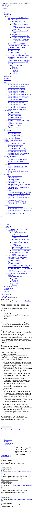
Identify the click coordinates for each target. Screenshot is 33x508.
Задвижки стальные (14, 49)
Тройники (15, 70)
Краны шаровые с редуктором (17, 93)
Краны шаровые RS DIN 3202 (17, 97)
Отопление (7, 14)
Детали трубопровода (15, 65)
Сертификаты (8, 76)
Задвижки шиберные (14, 52)
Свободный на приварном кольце (18, 159)
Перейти (28, 301)
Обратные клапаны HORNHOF (18, 47)
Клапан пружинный (14, 146)
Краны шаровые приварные (17, 107)
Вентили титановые (14, 132)
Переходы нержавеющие (16, 195)
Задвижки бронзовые (14, 119)
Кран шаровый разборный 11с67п (18, 55)
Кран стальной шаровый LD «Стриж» (20, 54)
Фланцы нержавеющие (15, 158)
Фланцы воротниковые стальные (18, 163)
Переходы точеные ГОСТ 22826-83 (19, 194)
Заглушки (15, 71)
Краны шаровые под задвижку (17, 104)
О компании (8, 75)
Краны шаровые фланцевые (17, 109)
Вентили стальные (14, 138)
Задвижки (7, 110)
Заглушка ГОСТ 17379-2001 (17, 213)
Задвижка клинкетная (15, 117)
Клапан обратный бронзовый (17, 151)
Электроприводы (9, 169)
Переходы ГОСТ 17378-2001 (17, 203)
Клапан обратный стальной (16, 154)
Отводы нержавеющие (15, 176)
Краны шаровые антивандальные (18, 96)
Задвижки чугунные (14, 50)
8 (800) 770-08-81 (6, 5)
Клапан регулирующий (15, 145)
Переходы (15, 68)
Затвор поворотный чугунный (17, 166)
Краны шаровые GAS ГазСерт (17, 99)
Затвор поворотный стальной (17, 168)
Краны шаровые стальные (16, 91)
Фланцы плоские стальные (16, 161)
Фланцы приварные (10, 156)
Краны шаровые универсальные (18, 101)
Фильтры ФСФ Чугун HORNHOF (18, 45)
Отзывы (6, 78)
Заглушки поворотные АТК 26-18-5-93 (20, 208)
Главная (6, 13)
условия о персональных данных (21, 429)
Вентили (9, 130)
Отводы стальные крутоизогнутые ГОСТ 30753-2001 (19, 184)
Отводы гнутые (13, 177)
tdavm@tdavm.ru (6, 8)
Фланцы (14, 73)
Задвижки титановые (14, 115)
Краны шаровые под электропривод (19, 94)
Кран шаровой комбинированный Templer (20, 35)
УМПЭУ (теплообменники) (13, 140)
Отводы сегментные (14, 179)
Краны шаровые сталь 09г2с (17, 86)
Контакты (7, 80)
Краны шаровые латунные (16, 89)
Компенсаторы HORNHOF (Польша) (19, 60)
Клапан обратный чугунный (17, 150)
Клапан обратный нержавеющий (18, 153)
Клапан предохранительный (17, 148)
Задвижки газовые (14, 112)
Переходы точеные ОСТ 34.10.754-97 (19, 192)
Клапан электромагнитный (16, 143)
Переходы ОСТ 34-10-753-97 (17, 202)
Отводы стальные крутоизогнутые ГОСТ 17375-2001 (19, 188)
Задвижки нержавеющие (16, 123)
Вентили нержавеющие (15, 137)
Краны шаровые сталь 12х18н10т (18, 84)
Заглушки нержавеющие (15, 207)
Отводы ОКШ (12, 181)
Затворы (7, 164)
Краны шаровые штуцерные (17, 102)
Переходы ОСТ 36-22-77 (15, 200)
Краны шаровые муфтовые (16, 106)
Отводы (14, 67)
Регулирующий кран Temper (20, 39)
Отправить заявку (6, 469)
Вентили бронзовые (14, 135)
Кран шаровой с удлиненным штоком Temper (21, 28)
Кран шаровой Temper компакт (21, 37)
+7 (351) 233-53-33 (6, 6)
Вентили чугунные (14, 133)
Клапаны (7, 141)
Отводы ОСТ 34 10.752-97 (16, 182)
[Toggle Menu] (1, 10)
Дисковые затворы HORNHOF (17, 44)
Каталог (6, 16)
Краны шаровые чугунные (16, 88)
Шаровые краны (9, 83)
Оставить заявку (6, 427)
